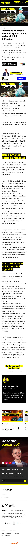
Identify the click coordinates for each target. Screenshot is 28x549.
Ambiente (11, 473)
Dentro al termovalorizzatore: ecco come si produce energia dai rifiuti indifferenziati (11, 427)
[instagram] (6, 505)
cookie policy (13, 530)
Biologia (4, 473)
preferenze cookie (6, 535)
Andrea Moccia (10, 386)
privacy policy (5, 530)
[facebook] (13, 505)
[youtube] (10, 505)
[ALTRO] (5, 399)
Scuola (22, 469)
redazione (17, 533)
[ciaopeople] (14, 543)
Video (8, 469)
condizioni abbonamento (7, 533)
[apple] (8, 523)
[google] (20, 523)
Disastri (18, 473)
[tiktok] (3, 505)
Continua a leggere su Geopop (14, 367)
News (3, 469)
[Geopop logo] (5, 2)
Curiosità (15, 469)
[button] (22, 2)
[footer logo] (14, 489)
